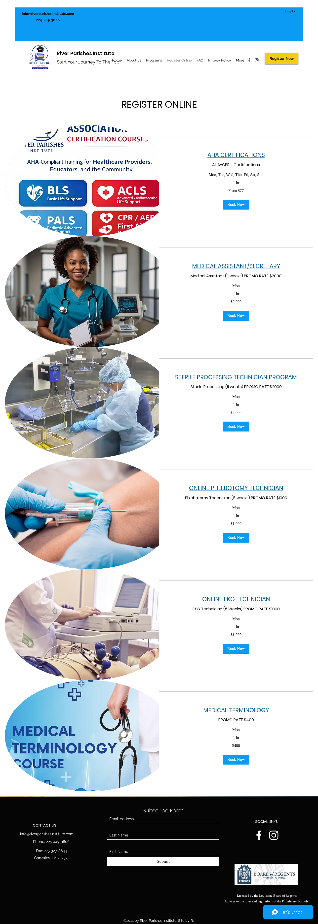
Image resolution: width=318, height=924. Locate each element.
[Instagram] (256, 60)
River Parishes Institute (86, 53)
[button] (236, 205)
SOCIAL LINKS (266, 821)
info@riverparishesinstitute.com (48, 14)
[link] (236, 155)
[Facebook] (249, 60)
